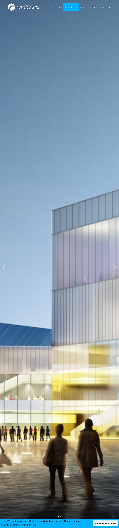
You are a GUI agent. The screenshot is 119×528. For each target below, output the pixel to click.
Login (103, 7)
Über (83, 7)
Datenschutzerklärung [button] (24, 525)
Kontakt (92, 7)
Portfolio (57, 7)
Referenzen (71, 7)
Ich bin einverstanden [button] (105, 523)
